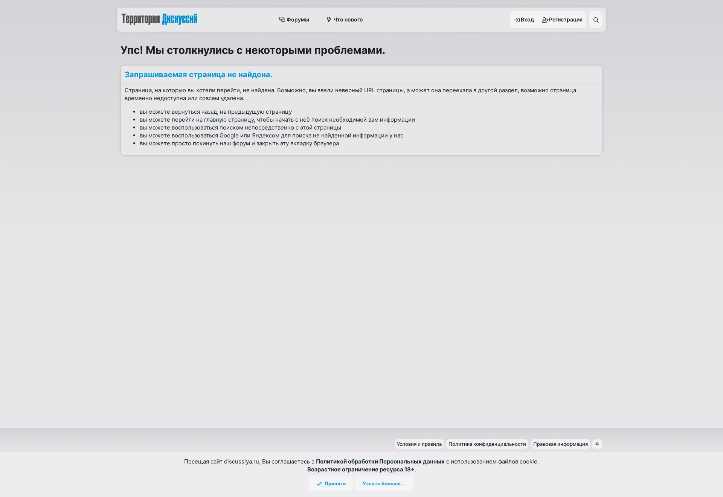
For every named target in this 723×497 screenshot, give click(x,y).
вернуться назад (194, 111)
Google (229, 135)
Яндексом (265, 135)
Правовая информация (560, 444)
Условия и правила (419, 444)
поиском (231, 127)
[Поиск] (595, 19)
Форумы (298, 19)
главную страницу (229, 119)
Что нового (348, 19)
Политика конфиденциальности (487, 444)
